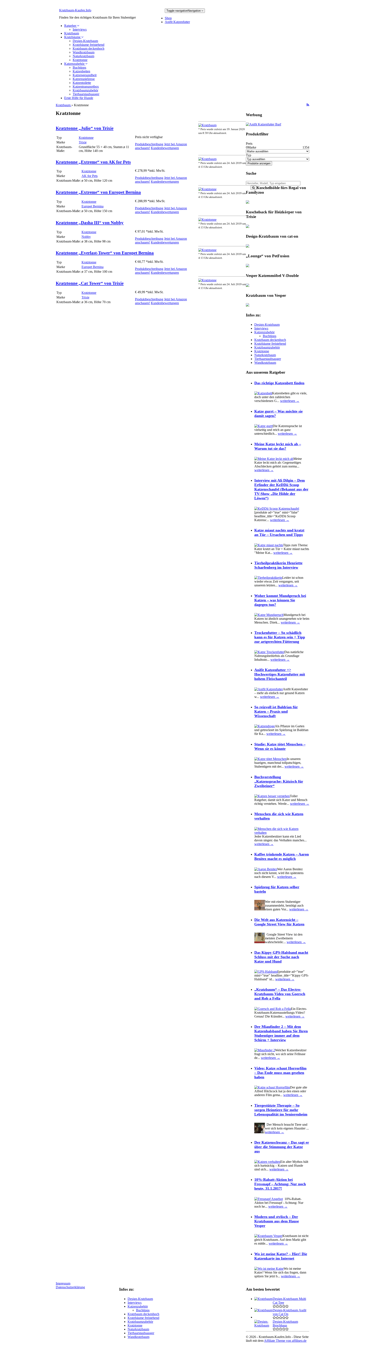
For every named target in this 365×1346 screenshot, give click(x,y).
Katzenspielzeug (84, 79)
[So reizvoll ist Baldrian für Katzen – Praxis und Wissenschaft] (264, 726)
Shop (168, 18)
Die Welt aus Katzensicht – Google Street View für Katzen (279, 922)
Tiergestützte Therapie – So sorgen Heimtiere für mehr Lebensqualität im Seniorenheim (280, 1109)
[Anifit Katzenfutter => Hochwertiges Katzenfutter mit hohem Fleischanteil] (268, 689)
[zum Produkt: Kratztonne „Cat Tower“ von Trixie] (207, 280)
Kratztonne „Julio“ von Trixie (84, 128)
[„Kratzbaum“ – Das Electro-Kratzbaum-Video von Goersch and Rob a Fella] (272, 1009)
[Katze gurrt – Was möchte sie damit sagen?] (263, 426)
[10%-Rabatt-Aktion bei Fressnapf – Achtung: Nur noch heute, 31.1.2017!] (268, 1199)
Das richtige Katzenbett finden (279, 383)
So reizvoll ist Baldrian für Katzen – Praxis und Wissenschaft (276, 711)
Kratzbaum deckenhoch (88, 48)
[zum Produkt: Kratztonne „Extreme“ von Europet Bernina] (207, 189)
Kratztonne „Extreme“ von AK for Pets (93, 161)
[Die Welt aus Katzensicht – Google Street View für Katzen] (259, 942)
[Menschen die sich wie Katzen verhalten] (281, 832)
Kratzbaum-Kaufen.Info (75, 10)
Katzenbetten (81, 71)
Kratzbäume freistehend (88, 44)
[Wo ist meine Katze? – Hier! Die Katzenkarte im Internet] (269, 1268)
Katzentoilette (82, 82)
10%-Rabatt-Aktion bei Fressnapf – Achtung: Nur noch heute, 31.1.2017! (280, 1184)
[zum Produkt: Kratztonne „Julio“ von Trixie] (207, 125)
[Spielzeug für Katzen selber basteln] (259, 909)
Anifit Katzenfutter (177, 22)
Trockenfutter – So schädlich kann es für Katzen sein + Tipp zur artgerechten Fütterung (279, 637)
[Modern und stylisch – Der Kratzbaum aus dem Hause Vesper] (268, 1236)
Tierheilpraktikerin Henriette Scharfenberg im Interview (278, 565)
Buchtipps (79, 67)
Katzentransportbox (86, 86)
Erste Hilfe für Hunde (78, 98)
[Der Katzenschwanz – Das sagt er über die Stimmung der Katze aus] (267, 1161)
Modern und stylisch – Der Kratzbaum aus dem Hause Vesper (276, 1221)
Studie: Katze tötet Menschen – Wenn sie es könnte (279, 746)
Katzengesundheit (85, 75)
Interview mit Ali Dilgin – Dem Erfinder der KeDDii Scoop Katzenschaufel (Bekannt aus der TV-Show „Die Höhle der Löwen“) (281, 489)
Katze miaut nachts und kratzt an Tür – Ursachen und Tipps (279, 532)
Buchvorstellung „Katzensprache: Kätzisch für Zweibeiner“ (278, 781)
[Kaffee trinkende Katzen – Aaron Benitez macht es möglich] (265, 869)
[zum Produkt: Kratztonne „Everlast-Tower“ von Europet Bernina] (207, 250)
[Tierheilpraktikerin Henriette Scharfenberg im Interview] (268, 577)
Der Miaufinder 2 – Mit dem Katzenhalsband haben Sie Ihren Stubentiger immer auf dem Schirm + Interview (281, 1033)
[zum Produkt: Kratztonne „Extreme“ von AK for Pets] (207, 159)
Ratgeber (70, 25)
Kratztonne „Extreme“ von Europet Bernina (98, 192)
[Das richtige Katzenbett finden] (263, 393)
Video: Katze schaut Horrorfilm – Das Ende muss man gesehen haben (280, 1072)
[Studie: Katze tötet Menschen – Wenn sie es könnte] (270, 759)
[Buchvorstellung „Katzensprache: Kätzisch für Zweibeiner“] (272, 796)
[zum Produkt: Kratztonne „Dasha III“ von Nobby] (207, 219)
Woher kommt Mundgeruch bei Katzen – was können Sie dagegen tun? (280, 600)
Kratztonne (80, 60)
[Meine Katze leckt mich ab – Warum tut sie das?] (273, 458)
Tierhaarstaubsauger (86, 94)
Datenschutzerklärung (70, 1287)
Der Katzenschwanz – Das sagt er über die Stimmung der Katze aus (281, 1146)
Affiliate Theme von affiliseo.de (285, 1340)
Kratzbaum (71, 33)
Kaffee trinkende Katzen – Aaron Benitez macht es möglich (281, 856)
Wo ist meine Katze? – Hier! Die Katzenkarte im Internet (280, 1256)
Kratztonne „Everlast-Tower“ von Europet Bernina (105, 252)
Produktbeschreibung (149, 144)
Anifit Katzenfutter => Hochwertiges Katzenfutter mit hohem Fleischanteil (279, 674)
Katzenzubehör (74, 63)
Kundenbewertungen (165, 148)
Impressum (63, 1283)
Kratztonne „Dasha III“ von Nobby (90, 222)
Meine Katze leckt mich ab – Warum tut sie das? (277, 446)
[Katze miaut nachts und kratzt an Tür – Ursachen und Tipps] (268, 545)
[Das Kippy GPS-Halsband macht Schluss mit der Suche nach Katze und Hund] (266, 971)
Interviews (80, 29)
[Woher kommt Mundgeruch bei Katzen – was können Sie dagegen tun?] (268, 615)
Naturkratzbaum (83, 56)
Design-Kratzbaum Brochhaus (285, 1323)
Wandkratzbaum (83, 52)
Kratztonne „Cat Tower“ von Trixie (90, 283)
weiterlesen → (289, 401)
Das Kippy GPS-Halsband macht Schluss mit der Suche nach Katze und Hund (281, 956)
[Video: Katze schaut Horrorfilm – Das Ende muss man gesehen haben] (272, 1087)
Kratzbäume (72, 37)
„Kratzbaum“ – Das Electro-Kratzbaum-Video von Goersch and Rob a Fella (279, 993)
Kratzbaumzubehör (85, 90)
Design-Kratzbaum (85, 41)
